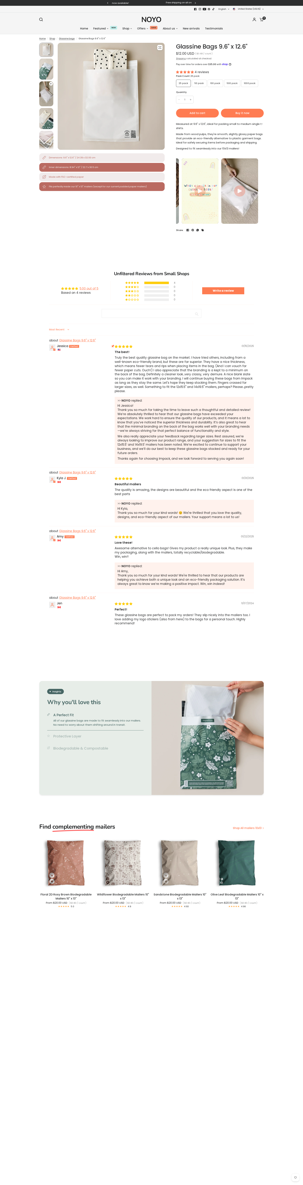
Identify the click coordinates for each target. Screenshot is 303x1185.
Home (42, 38)
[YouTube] (204, 9)
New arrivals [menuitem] (191, 28)
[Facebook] (195, 9)
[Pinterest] (209, 9)
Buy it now (242, 113)
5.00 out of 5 (89, 288)
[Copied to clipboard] (202, 230)
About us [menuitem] (169, 28)
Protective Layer (67, 736)
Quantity (181, 92)
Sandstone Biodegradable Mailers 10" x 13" (180, 896)
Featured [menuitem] (99, 28)
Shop (52, 38)
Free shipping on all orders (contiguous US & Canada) (151, 2)
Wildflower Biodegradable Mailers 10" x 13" (123, 896)
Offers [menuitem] (141, 28)
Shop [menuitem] (125, 28)
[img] (123, 346)
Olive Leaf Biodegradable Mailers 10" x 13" (237, 896)
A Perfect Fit (63, 715)
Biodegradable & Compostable (80, 748)
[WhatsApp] (198, 230)
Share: (180, 230)
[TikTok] (213, 9)
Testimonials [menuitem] (214, 28)
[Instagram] (200, 9)
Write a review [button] (223, 291)
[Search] (42, 19)
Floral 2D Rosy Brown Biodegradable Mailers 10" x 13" (66, 896)
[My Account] (254, 19)
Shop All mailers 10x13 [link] (247, 828)
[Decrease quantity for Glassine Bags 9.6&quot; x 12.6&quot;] (179, 99)
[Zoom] (160, 47)
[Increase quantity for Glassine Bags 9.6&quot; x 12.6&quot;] (190, 99)
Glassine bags (67, 38)
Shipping (181, 58)
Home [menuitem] (84, 28)
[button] (185, 72)
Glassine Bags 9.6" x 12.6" (77, 340)
